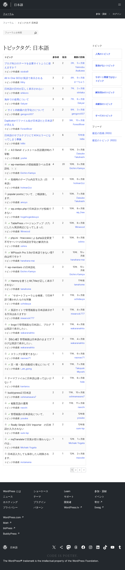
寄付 (98, 502)
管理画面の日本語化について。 (28, 414)
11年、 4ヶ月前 (77, 309)
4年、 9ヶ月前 (78, 77)
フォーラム (8, 14)
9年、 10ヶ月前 (77, 120)
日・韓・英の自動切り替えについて (30, 364)
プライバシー (10, 507)
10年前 (81, 135)
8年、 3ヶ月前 (78, 109)
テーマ (37, 496)
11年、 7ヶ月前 (77, 364)
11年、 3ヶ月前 (77, 295)
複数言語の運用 (19, 403)
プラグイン (40, 502)
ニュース (8, 496)
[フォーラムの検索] (35, 32)
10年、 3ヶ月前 (77, 149)
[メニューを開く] (120, 4)
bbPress (9, 528)
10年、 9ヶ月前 (77, 237)
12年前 (81, 413)
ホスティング (10, 502)
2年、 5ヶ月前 (78, 63)
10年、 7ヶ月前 (77, 193)
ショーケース (41, 491)
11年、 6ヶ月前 (77, 353)
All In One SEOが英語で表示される (23, 78)
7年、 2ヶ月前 (78, 88)
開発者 (67, 502)
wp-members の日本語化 (21, 267)
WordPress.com (13, 517)
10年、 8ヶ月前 (77, 208)
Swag (99, 507)
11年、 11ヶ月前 (77, 403)
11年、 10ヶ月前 (77, 392)
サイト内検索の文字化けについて (26, 109)
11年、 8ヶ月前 (77, 378)
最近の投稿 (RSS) (102, 133)
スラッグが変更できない (24, 353)
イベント (99, 496)
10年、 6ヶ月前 (77, 179)
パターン (38, 507)
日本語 (14, 547)
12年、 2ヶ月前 (77, 453)
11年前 (81, 280)
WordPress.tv (73, 507)
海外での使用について (16, 99)
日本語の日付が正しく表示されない (23, 88)
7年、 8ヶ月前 (78, 99)
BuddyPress (11, 533)
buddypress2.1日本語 (19, 392)
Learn (67, 491)
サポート (69, 496)
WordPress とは (12, 491)
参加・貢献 (101, 491)
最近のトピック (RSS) (104, 140)
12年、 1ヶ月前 (77, 439)
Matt (7, 522)
